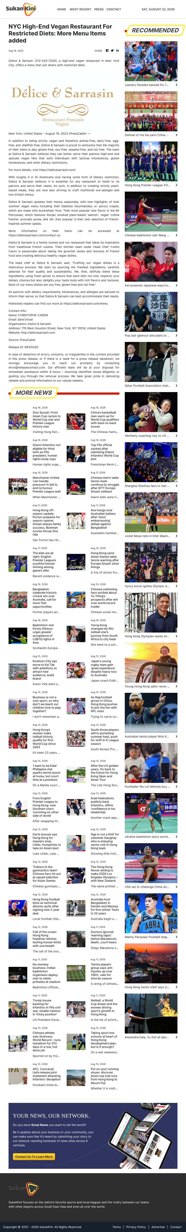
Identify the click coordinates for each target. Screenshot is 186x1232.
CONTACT (113, 9)
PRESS (99, 9)
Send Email (25, 319)
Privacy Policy (136, 1227)
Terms (116, 1227)
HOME (61, 9)
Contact (175, 1227)
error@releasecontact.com (27, 367)
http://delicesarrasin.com (38, 332)
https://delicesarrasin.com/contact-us (34, 235)
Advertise (158, 1227)
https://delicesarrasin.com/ (57, 170)
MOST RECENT (80, 9)
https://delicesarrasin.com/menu (86, 303)
